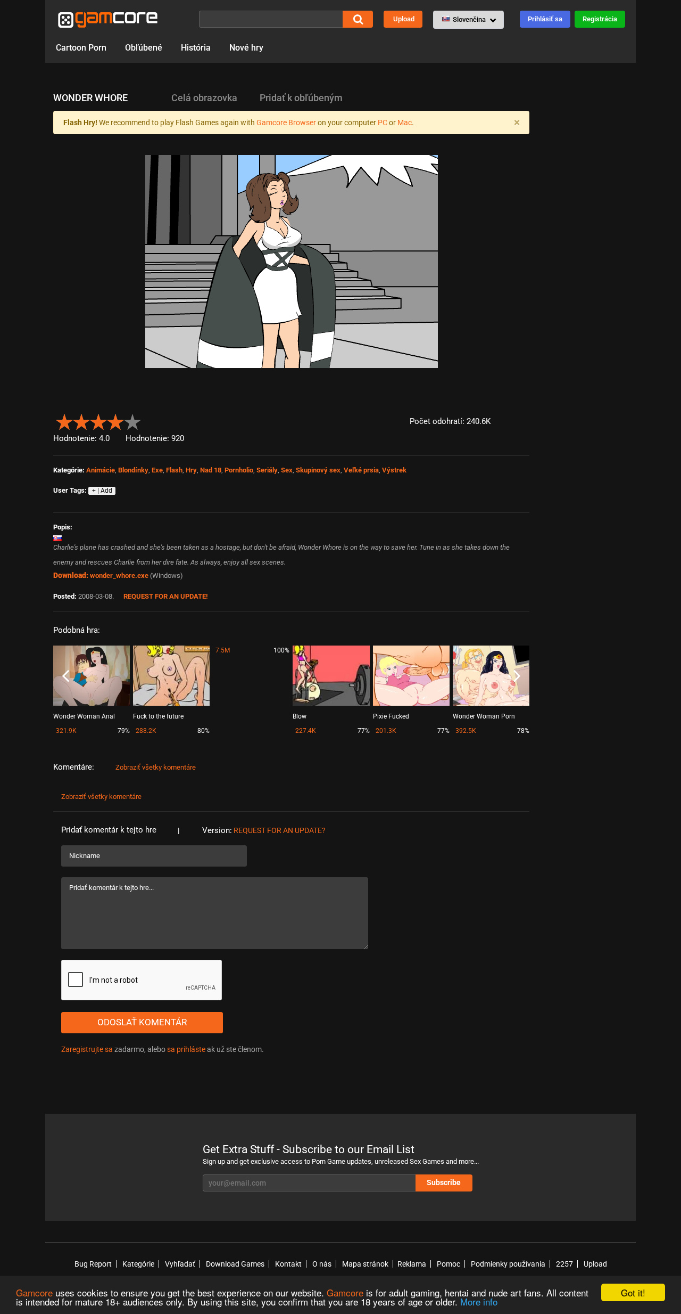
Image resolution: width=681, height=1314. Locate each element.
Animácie (100, 470)
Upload (403, 19)
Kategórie (138, 1264)
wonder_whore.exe (119, 576)
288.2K (146, 730)
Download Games (235, 1264)
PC (382, 122)
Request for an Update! (165, 596)
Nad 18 (210, 470)
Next (516, 676)
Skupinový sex (318, 470)
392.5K (465, 730)
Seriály (267, 470)
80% (203, 730)
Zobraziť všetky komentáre (155, 767)
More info (478, 1301)
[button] (468, 20)
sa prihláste (186, 1049)
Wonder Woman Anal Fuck (84, 717)
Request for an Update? (280, 830)
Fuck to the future (158, 716)
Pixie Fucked (391, 716)
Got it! (633, 1292)
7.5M (222, 650)
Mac (404, 122)
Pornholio (239, 470)
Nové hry (246, 48)
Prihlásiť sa (545, 19)
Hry (191, 470)
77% (364, 730)
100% (281, 650)
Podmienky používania (508, 1264)
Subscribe (444, 1182)
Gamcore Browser (286, 122)
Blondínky (133, 470)
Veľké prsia (361, 470)
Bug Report (93, 1264)
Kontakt (288, 1264)
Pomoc (448, 1264)
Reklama (411, 1264)
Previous (65, 676)
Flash (174, 470)
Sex (287, 470)
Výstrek (394, 470)
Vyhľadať (180, 1264)
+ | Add (102, 490)
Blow (299, 716)
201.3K (386, 730)
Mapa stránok (365, 1264)
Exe (157, 470)
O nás (321, 1264)
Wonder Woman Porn (484, 716)
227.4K (305, 730)
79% (124, 730)
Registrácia (600, 19)
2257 (564, 1264)
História (196, 48)
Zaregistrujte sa (87, 1049)
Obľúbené (143, 48)
